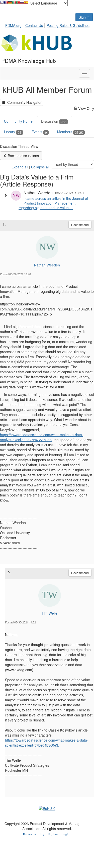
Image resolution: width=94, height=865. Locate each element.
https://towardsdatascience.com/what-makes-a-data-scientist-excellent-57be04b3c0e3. (46, 743)
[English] (2, 3)
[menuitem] (15, 24)
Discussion (53, 121)
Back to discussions (23, 155)
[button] (7, 195)
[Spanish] (26, 3)
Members (70, 131)
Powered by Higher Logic (47, 834)
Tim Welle (49, 613)
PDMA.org (13, 25)
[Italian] (14, 3)
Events (39, 131)
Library (12, 131)
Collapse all (40, 166)
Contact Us (34, 25)
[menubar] (49, 24)
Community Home (18, 121)
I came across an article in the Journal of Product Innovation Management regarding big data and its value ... (53, 203)
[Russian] (22, 3)
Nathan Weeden (47, 264)
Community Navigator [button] (23, 102)
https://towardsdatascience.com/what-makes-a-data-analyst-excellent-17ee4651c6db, (41, 437)
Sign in (84, 17)
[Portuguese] (18, 3)
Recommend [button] (80, 224)
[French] (6, 3)
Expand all (20, 166)
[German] (10, 3)
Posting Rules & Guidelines (68, 25)
